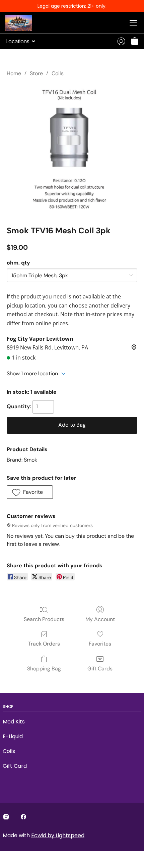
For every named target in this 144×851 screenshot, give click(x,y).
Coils (58, 73)
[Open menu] (133, 22)
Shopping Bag (44, 668)
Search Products (44, 619)
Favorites (100, 643)
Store (36, 73)
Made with (43, 835)
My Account (100, 619)
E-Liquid (13, 736)
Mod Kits (14, 721)
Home (14, 73)
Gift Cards (100, 668)
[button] (135, 41)
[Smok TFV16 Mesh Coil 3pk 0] (72, 149)
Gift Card (15, 766)
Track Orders (44, 643)
